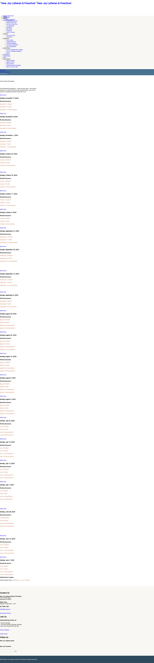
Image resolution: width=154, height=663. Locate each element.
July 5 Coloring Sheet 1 (6, 496)
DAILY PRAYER (10, 63)
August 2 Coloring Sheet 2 (7, 413)
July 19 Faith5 (4, 451)
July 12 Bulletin (4, 469)
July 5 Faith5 (3, 493)
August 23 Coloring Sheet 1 (7, 346)
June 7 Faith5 (4, 569)
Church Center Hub (8, 16)
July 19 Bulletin (4, 448)
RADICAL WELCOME (11, 22)
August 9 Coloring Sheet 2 (7, 392)
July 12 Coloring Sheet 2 (7, 478)
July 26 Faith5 (4, 429)
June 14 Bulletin (4, 545)
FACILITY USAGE (10, 32)
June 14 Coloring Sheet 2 (7, 553)
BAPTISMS (9, 29)
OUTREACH (6, 54)
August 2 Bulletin (4, 405)
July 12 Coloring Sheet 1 (7, 475)
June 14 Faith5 (4, 547)
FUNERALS (9, 30)
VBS (4, 57)
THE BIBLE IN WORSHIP (12, 45)
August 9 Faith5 (4, 386)
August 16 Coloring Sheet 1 (7, 368)
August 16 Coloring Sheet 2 (7, 371)
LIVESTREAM (9, 40)
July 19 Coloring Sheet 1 (7, 453)
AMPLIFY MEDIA (10, 60)
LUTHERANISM (10, 26)
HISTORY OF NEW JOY (12, 24)
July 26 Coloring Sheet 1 (7, 432)
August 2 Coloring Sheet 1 (7, 411)
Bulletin (8, 341)
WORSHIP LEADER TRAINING (13, 65)
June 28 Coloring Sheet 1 (7, 523)
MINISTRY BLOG (10, 62)
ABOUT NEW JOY (10, 19)
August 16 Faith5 (4, 365)
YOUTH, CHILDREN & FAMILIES (13, 51)
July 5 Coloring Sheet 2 (6, 499)
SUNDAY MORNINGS (11, 43)
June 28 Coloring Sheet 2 (7, 526)
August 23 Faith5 (4, 344)
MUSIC (8, 53)
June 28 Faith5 (4, 520)
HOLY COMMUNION (11, 46)
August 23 (3, 341)
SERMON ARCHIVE (11, 41)
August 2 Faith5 (4, 408)
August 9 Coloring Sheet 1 (7, 389)
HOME (5, 16)
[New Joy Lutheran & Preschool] (17, 3)
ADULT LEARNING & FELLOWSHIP (14, 49)
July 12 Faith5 (4, 472)
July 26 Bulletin (4, 426)
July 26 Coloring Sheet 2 (7, 435)
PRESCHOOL (7, 56)
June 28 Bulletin (4, 518)
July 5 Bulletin (4, 491)
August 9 (2, 384)
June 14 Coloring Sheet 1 (7, 550)
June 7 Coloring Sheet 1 (6, 571)
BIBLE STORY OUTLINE (12, 67)
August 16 (3, 362)
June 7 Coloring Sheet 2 (6, 574)
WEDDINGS (9, 27)
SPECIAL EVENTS (10, 35)
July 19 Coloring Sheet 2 (7, 456)
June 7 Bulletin (4, 566)
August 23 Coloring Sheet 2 (7, 349)
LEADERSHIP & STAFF (11, 21)
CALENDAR (9, 37)
